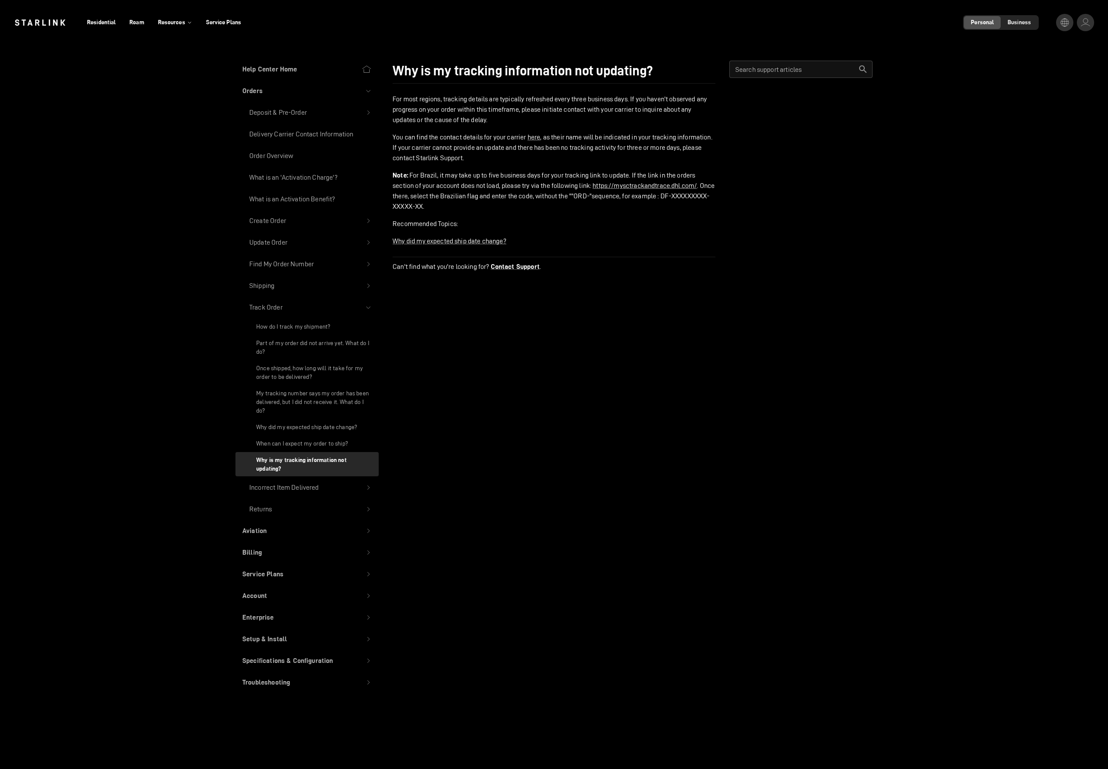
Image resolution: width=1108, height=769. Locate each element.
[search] (863, 69)
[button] (307, 91)
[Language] (1064, 22)
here (534, 137)
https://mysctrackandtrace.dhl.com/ (645, 185)
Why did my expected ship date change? (449, 241)
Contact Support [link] (515, 266)
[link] (40, 22)
